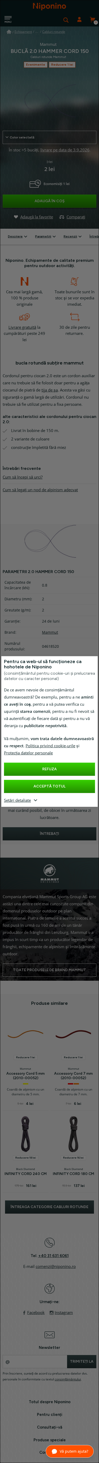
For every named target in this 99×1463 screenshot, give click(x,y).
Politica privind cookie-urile (50, 746)
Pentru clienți (49, 1414)
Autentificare (79, 19)
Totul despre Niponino (49, 1401)
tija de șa (49, 390)
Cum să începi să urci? (23, 477)
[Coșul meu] (92, 19)
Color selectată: (22, 137)
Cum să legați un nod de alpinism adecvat (40, 490)
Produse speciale (50, 1440)
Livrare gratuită (22, 327)
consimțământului (68, 1379)
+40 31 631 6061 (53, 1255)
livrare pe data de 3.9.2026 (64, 150)
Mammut (50, 632)
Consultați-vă (49, 1427)
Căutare (66, 19)
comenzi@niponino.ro (56, 1267)
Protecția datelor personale (28, 753)
